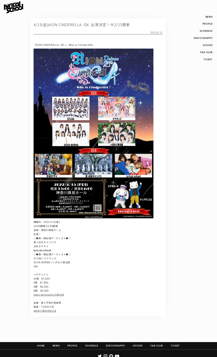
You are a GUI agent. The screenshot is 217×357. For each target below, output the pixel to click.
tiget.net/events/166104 (49, 294)
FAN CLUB (156, 345)
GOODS (138, 345)
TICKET (175, 345)
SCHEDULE (91, 345)
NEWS (56, 345)
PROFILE (72, 345)
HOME (41, 345)
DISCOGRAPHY (115, 345)
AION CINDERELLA (45, 311)
